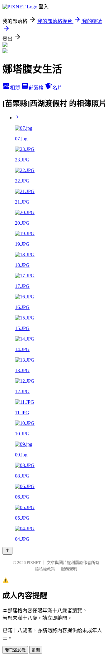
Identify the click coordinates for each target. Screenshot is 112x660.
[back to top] (7, 551)
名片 (57, 87)
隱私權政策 (45, 568)
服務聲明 (69, 568)
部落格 (37, 87)
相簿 (15, 87)
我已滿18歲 (15, 650)
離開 (36, 650)
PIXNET (34, 562)
